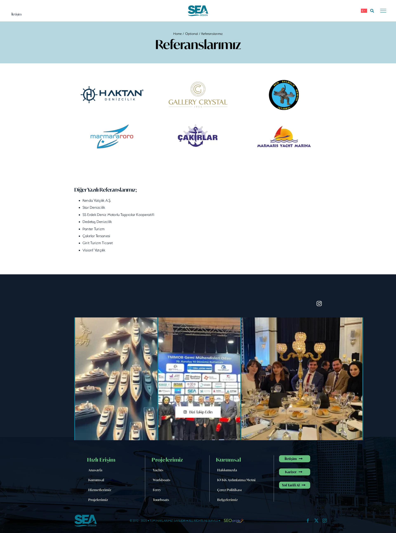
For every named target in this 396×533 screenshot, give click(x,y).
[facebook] (308, 521)
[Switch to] (364, 10)
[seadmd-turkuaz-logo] (198, 6)
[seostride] (234, 520)
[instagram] (319, 303)
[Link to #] (372, 11)
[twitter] (316, 521)
